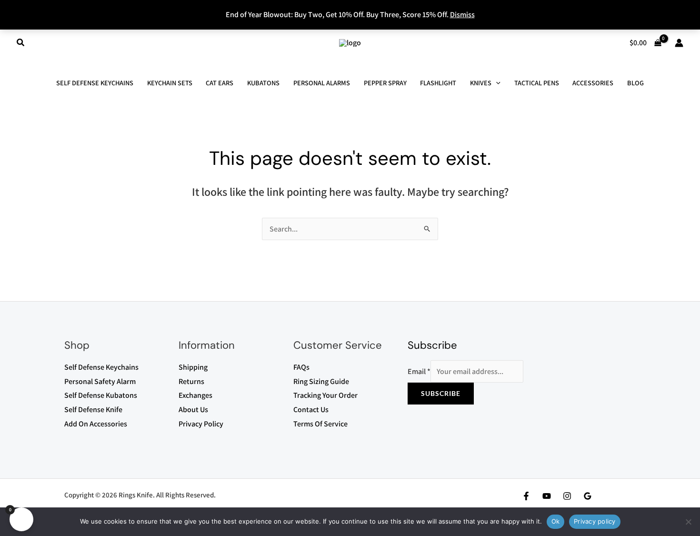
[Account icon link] (679, 43)
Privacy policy (595, 521)
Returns (191, 381)
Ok (555, 521)
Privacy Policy (201, 424)
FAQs (301, 367)
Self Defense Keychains (101, 367)
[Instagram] (567, 496)
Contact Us (311, 410)
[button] (21, 43)
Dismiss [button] (462, 15)
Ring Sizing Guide (321, 381)
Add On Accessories (95, 424)
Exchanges (195, 395)
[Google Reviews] (587, 496)
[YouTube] (546, 496)
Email (419, 371)
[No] (688, 521)
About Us (193, 410)
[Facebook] (526, 496)
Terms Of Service (320, 424)
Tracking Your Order (325, 395)
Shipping (193, 367)
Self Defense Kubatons (100, 395)
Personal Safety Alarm (100, 381)
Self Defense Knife (93, 410)
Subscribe (440, 393)
